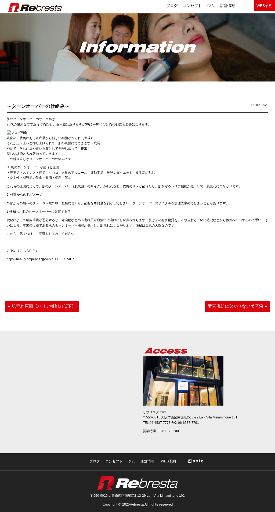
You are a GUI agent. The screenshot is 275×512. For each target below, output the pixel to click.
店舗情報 (227, 5)
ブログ (94, 461)
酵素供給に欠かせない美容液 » (237, 306)
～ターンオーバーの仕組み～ (38, 106)
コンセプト (192, 5)
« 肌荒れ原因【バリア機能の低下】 (42, 306)
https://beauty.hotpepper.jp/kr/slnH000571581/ (40, 259)
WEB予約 (264, 5)
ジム (211, 5)
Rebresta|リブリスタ (35, 7)
